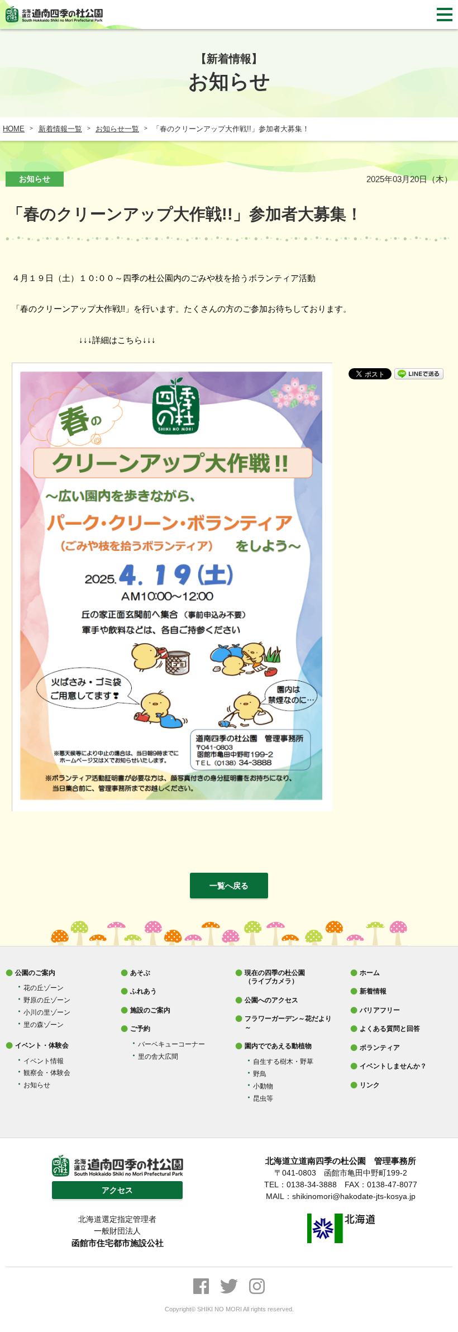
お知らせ (36, 1085)
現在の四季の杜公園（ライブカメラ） (275, 977)
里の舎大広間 (158, 1056)
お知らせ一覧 (117, 129)
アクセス (117, 1190)
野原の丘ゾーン (46, 1000)
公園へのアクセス (271, 1000)
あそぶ (140, 973)
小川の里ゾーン (46, 1012)
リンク (370, 1085)
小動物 (263, 1086)
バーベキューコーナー (171, 1044)
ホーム (370, 973)
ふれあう (143, 991)
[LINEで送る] (418, 373)
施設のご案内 (150, 1010)
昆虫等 (263, 1098)
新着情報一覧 (60, 129)
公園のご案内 (35, 973)
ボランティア (380, 1048)
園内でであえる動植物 (278, 1046)
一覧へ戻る (229, 885)
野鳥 (259, 1074)
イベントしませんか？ (393, 1066)
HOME (14, 129)
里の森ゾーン (43, 1024)
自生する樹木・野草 (283, 1061)
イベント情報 (43, 1061)
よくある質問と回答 (390, 1029)
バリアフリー (380, 1010)
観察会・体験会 (46, 1072)
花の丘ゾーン (43, 987)
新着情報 (373, 991)
